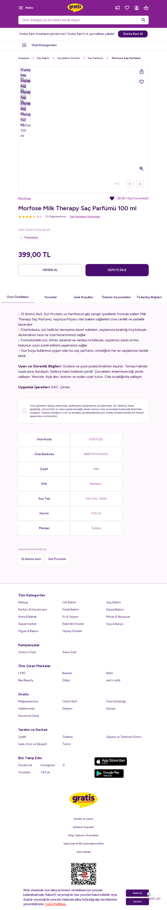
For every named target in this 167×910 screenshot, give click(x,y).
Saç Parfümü (95, 58)
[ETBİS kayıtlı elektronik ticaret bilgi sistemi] (83, 878)
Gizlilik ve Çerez (83, 818)
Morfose (24, 198)
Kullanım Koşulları (83, 827)
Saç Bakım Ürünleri (68, 58)
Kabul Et (137, 893)
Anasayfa (23, 58)
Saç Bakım (43, 58)
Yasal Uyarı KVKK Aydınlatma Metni (83, 843)
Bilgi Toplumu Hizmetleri (83, 835)
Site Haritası (84, 851)
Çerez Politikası (55, 904)
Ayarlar (138, 902)
